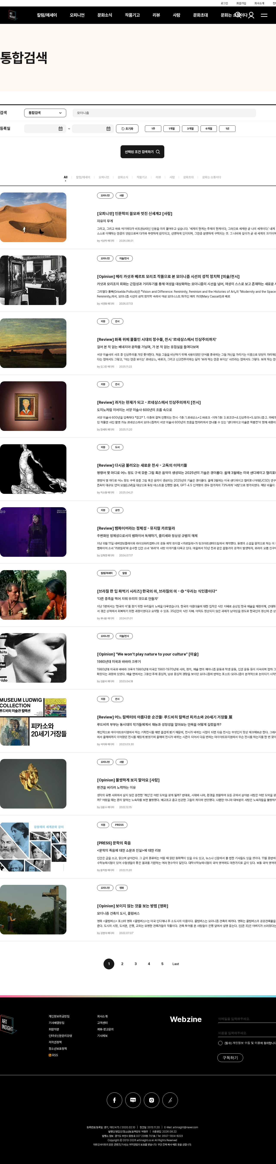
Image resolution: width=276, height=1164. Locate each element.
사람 (176, 15)
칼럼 (124, 573)
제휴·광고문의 (105, 1029)
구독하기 (230, 1058)
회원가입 (241, 3)
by (105, 240)
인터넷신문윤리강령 (60, 1035)
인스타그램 (151, 1100)
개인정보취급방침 (59, 1016)
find (238, 15)
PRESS (119, 824)
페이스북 (114, 1100)
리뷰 (156, 15)
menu (264, 15)
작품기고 (132, 15)
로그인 (224, 3)
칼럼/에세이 (47, 15)
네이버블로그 (133, 1100)
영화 (121, 887)
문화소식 (104, 15)
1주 (153, 128)
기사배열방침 (56, 1023)
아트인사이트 (13, 15)
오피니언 (77, 15)
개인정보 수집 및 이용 (246, 1042)
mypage (251, 15)
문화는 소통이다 (234, 15)
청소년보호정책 (58, 1048)
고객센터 (102, 1023)
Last (175, 964)
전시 (117, 321)
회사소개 (259, 3)
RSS (55, 1055)
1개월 (172, 128)
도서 (117, 447)
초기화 (129, 128)
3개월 (190, 128)
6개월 (208, 128)
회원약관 (54, 1029)
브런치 (170, 1100)
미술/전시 (124, 258)
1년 (227, 128)
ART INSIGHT (8, 1024)
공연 (117, 510)
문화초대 (200, 15)
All (65, 177)
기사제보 (102, 1035)
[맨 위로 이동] (264, 984)
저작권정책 (55, 1042)
